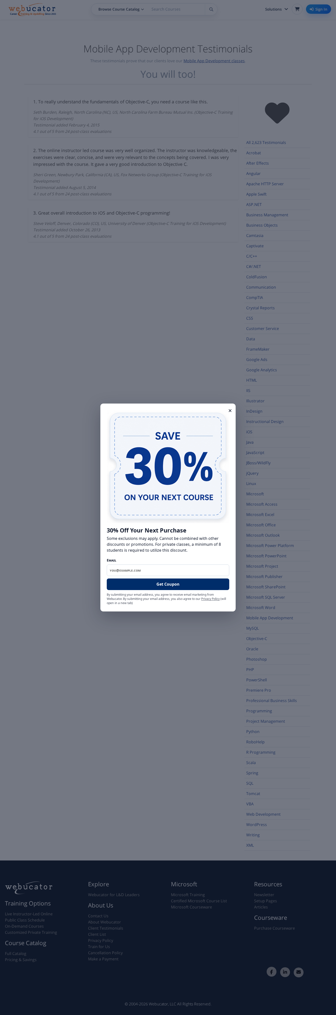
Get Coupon (168, 584)
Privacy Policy (210, 599)
